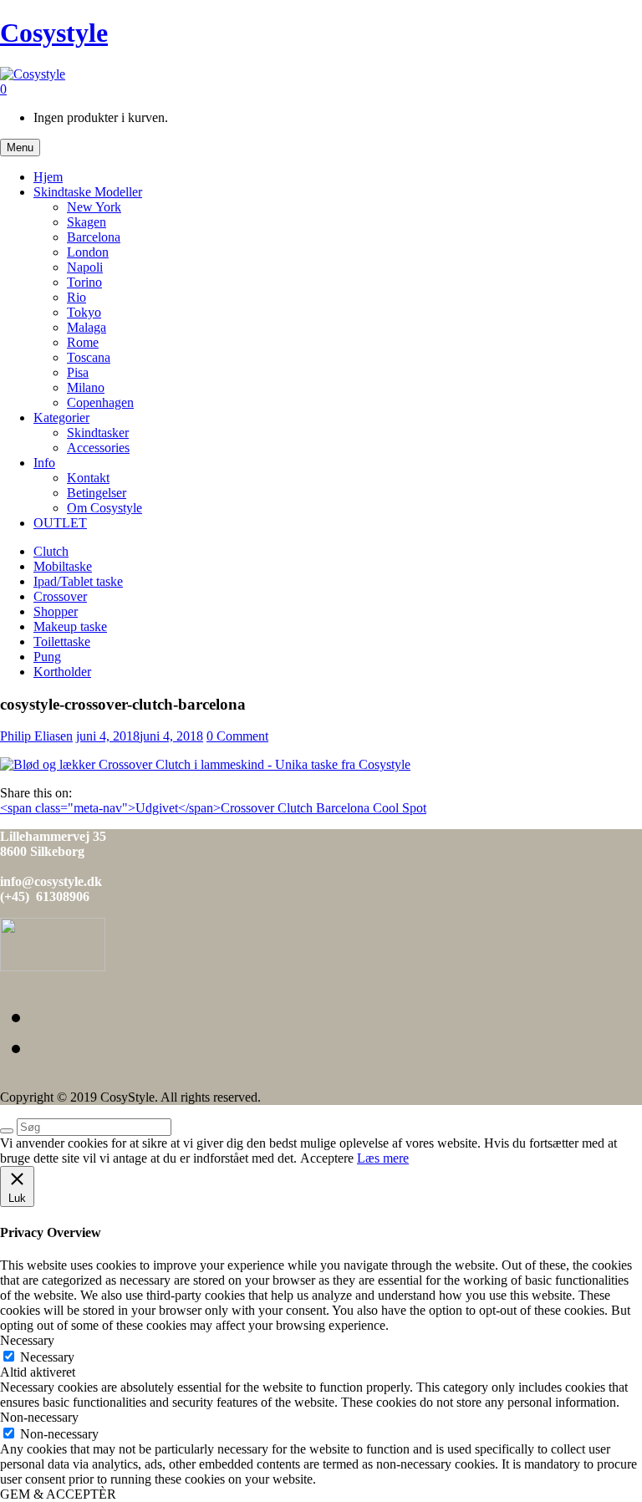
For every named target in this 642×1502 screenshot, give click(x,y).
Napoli (85, 267)
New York (94, 207)
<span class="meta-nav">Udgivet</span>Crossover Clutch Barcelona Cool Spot (213, 808)
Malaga (86, 327)
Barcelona (93, 237)
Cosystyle (54, 33)
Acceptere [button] (327, 1158)
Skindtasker (98, 432)
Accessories (98, 447)
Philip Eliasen (36, 736)
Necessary (47, 1357)
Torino (84, 282)
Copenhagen (100, 402)
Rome (83, 342)
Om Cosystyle (104, 508)
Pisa (78, 372)
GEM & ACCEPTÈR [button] (58, 1494)
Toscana (88, 357)
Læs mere (383, 1158)
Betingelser (96, 493)
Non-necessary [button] (39, 1417)
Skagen (86, 222)
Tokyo (84, 312)
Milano (85, 387)
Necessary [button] (27, 1340)
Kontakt (88, 478)
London (88, 252)
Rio (76, 297)
